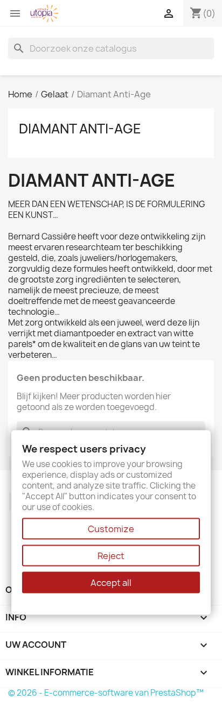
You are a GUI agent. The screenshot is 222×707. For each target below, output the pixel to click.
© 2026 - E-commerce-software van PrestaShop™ (106, 692)
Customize (111, 529)
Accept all (111, 583)
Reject (111, 556)
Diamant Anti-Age (80, 128)
